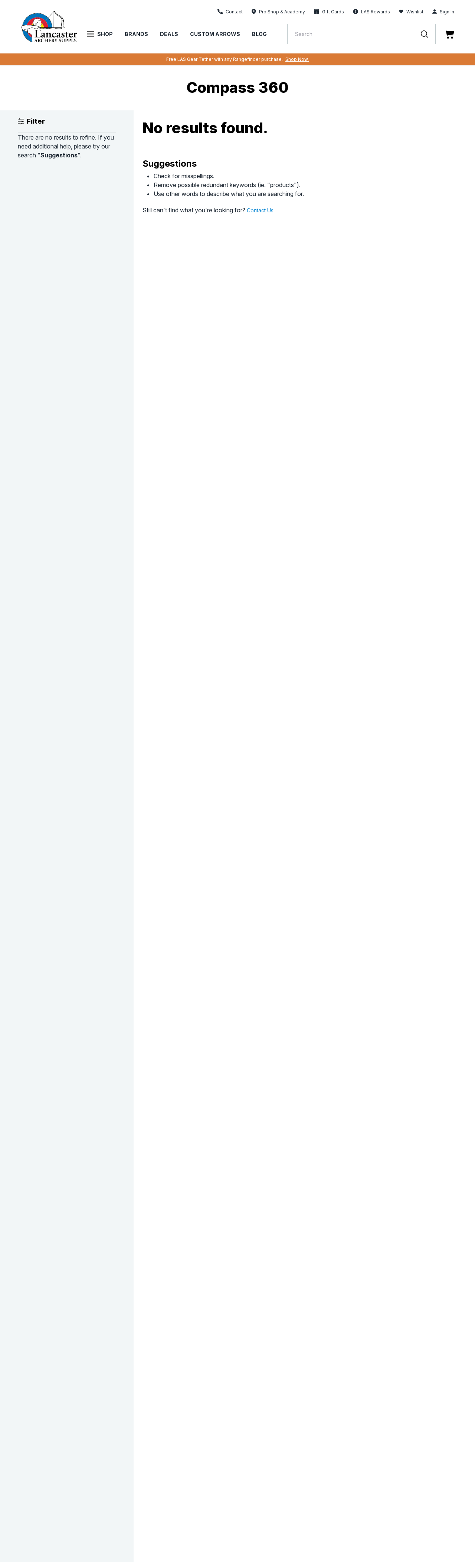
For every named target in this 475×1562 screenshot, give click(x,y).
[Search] (428, 34)
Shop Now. (297, 59)
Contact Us (260, 210)
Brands (136, 34)
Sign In (447, 11)
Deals (169, 34)
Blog (259, 34)
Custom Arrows (215, 34)
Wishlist (414, 11)
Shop (105, 34)
